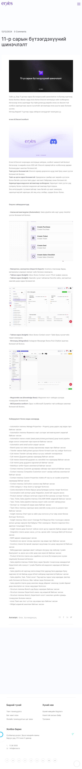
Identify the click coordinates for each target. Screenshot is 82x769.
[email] (60, 617)
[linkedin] (67, 617)
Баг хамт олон (12, 715)
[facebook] (63, 617)
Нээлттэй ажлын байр (51, 715)
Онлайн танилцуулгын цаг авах (19, 719)
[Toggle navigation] (78, 4)
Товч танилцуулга (14, 711)
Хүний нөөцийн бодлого (52, 711)
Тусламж (46, 719)
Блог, (21, 618)
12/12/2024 (7, 31)
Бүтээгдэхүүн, (30, 618)
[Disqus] (41, 660)
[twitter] (71, 617)
